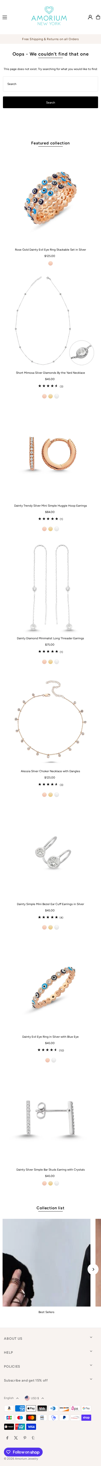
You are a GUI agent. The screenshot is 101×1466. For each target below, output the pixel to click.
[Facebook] (7, 1438)
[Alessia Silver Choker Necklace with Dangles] (50, 719)
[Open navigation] (12, 17)
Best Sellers (46, 1312)
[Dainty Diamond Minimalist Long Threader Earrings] (50, 586)
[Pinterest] (25, 1438)
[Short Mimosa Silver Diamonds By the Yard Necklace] (50, 321)
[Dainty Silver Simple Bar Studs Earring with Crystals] (50, 1117)
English (9, 1398)
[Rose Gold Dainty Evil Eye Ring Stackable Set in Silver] (50, 197)
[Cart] (98, 17)
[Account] (90, 17)
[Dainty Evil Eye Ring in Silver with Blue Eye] (50, 985)
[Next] (93, 1269)
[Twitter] (16, 1438)
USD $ (35, 1398)
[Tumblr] (33, 1438)
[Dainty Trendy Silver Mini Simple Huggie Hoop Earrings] (50, 453)
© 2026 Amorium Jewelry (21, 1458)
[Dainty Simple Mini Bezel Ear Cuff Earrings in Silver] (50, 852)
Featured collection (50, 143)
